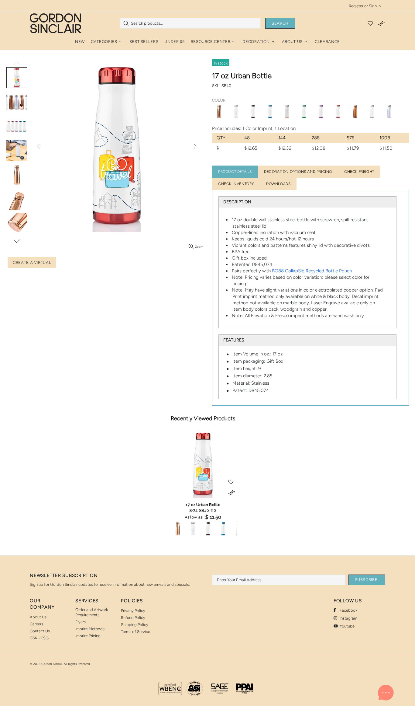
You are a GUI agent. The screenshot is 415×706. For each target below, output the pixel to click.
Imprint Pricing (88, 636)
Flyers (80, 622)
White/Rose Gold (287, 111)
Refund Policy (133, 617)
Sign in (375, 6)
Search (280, 23)
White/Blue (270, 111)
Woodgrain (355, 111)
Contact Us (40, 631)
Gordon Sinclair (55, 23)
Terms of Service (135, 631)
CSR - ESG (39, 638)
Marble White (236, 111)
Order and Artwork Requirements (91, 612)
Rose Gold (219, 111)
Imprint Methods (90, 629)
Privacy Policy (133, 610)
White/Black (253, 111)
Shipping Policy (134, 624)
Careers (36, 624)
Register (356, 6)
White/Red (338, 111)
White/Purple (321, 111)
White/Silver (372, 111)
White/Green (304, 111)
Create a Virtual (32, 262)
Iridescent (389, 111)
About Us (38, 617)
